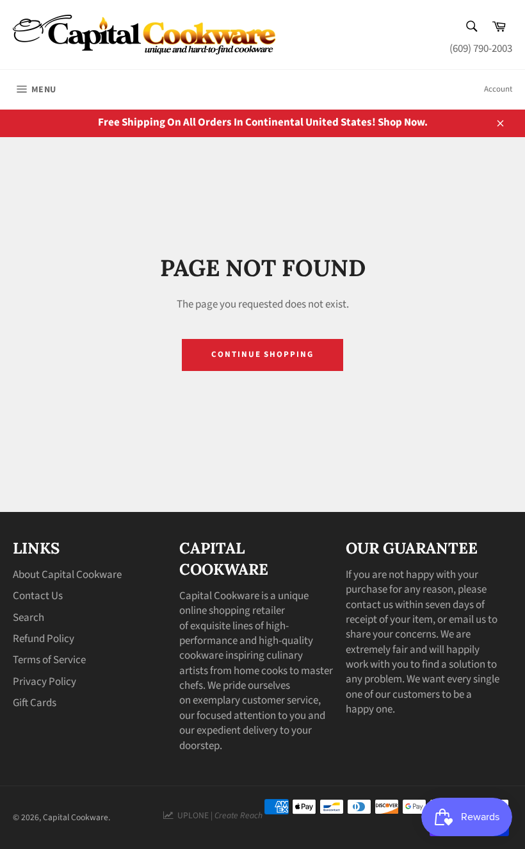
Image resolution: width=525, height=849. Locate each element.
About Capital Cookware (67, 574)
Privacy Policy (44, 681)
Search (28, 617)
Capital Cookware (75, 817)
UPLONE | (218, 815)
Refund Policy (43, 639)
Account (498, 89)
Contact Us (38, 596)
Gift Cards (34, 703)
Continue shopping (262, 354)
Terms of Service (49, 660)
